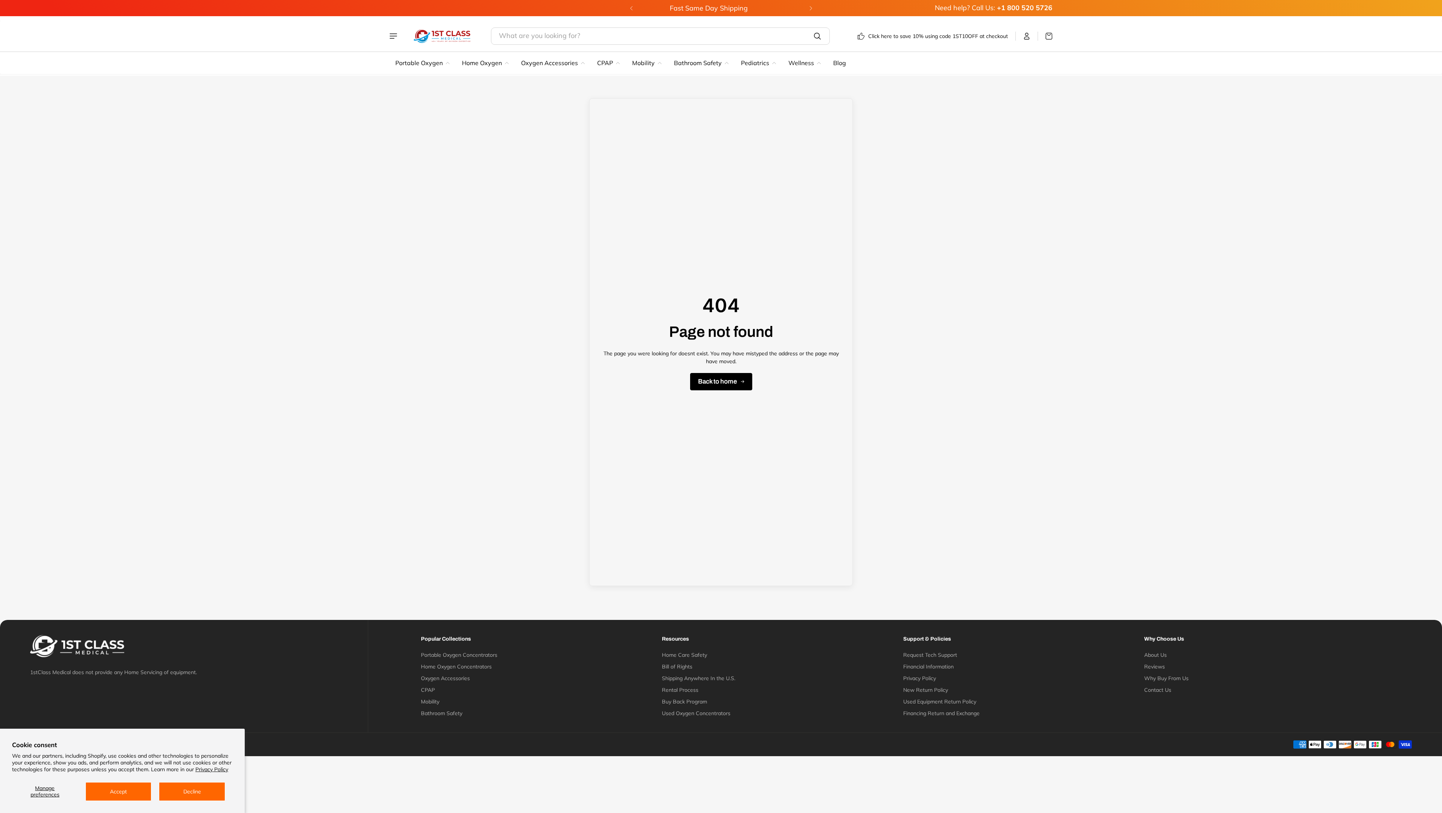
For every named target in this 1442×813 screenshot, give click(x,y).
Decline (192, 791)
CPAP (605, 63)
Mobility (643, 63)
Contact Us (1157, 690)
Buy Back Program (684, 701)
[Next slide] (810, 8)
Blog (839, 63)
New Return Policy (925, 690)
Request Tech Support (930, 655)
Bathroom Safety (698, 63)
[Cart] (1045, 36)
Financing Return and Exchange (941, 713)
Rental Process (680, 690)
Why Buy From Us (1166, 678)
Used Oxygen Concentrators (696, 713)
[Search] (817, 36)
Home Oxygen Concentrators (456, 666)
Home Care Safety (684, 655)
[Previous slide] (631, 8)
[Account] (1027, 36)
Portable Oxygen (419, 63)
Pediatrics (755, 63)
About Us (1155, 655)
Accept (118, 791)
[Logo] (442, 36)
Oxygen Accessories (549, 63)
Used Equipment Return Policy (939, 701)
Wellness (801, 63)
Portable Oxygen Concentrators (459, 655)
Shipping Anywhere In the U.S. (698, 678)
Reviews (1154, 666)
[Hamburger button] (394, 36)
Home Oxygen (482, 63)
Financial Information (928, 666)
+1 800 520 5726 (1024, 7)
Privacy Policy (211, 769)
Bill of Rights (677, 666)
